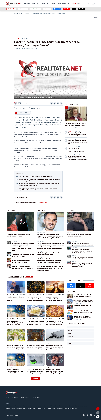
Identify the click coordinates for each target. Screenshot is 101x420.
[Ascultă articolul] (98, 408)
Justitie (70, 139)
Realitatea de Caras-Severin (81, 406)
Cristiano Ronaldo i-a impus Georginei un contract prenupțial (22, 267)
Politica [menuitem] (39, 3)
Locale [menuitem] (59, 3)
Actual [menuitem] (43, 3)
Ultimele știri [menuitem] (27, 3)
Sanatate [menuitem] (64, 3)
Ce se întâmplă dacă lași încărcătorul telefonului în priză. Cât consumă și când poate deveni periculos (54, 347)
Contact (7, 397)
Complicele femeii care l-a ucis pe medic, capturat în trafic (83, 258)
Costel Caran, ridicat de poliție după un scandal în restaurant (79, 235)
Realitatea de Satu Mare (62, 408)
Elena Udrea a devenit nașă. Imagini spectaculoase (21, 261)
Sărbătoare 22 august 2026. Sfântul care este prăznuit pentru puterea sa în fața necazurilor (35, 347)
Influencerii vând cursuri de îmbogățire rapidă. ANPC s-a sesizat (19, 235)
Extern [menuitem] (69, 3)
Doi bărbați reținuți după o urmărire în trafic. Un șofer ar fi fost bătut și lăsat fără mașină (82, 251)
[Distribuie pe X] (61, 103)
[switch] (93, 3)
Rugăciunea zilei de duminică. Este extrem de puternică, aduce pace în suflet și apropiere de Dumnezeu (39, 184)
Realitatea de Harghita (10, 408)
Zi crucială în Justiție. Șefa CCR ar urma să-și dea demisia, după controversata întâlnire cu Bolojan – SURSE (76, 126)
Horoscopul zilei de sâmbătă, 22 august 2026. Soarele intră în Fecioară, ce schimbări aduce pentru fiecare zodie (15, 373)
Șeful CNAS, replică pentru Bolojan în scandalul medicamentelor (48, 254)
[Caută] (89, 3)
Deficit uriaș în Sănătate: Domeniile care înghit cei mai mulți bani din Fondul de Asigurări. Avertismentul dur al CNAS (49, 260)
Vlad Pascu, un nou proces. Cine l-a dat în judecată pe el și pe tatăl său (77, 142)
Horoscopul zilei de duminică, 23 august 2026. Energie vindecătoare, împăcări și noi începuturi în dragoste (38, 189)
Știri (21, 13)
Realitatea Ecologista (27, 406)
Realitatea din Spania (72, 408)
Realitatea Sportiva (9, 406)
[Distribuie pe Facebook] (54, 103)
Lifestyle (27, 13)
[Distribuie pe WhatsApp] (58, 103)
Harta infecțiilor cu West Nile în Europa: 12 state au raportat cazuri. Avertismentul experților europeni (50, 268)
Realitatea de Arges (42, 408)
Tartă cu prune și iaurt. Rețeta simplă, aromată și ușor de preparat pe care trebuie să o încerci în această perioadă (54, 324)
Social (69, 131)
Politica (67, 127)
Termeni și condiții (14, 397)
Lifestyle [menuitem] (74, 3)
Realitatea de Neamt (38, 406)
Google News (43, 202)
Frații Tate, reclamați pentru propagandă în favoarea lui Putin (83, 244)
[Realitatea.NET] (14, 4)
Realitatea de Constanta (21, 408)
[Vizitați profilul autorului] (15, 103)
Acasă (16, 13)
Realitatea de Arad (32, 408)
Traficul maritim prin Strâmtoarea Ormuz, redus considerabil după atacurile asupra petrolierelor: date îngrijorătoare (76, 151)
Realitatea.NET (22, 104)
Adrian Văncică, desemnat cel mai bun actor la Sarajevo (23, 255)
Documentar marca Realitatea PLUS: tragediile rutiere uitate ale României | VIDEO (82, 265)
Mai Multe (35, 378)
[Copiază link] (51, 103)
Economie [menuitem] (54, 3)
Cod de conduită (36, 397)
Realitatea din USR (48, 406)
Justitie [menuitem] (48, 3)
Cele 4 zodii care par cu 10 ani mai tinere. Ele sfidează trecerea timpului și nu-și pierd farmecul (15, 347)
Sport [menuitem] (78, 3)
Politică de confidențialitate (25, 397)
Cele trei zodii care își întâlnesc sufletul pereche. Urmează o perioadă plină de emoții (54, 372)
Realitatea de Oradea (69, 406)
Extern (69, 146)
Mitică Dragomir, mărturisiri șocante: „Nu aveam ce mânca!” (36, 176)
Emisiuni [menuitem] (33, 3)
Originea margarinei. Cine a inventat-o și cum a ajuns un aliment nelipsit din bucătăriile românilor (35, 323)
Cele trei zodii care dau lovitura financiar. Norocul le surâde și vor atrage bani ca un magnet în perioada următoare (39, 180)
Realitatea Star (18, 406)
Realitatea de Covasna (58, 406)
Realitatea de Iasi (51, 408)
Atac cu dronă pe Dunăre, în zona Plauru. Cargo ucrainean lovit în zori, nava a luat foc (77, 134)
